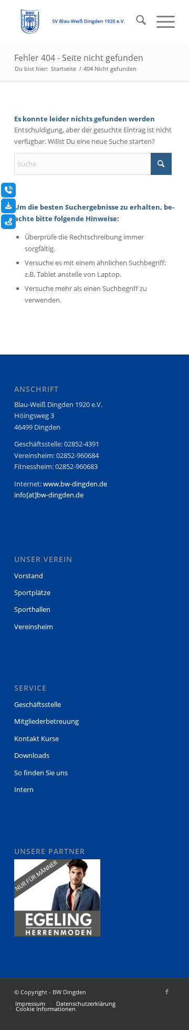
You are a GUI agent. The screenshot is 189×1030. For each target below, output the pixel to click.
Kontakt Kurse (36, 738)
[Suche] (135, 22)
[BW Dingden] (78, 22)
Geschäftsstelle (37, 704)
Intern (24, 789)
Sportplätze (32, 592)
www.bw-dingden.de (75, 483)
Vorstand (28, 575)
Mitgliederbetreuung (46, 721)
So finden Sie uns (41, 772)
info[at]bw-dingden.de (48, 495)
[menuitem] (135, 22)
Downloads (31, 755)
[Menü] (160, 22)
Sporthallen (32, 609)
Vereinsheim (33, 626)
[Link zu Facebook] (167, 992)
